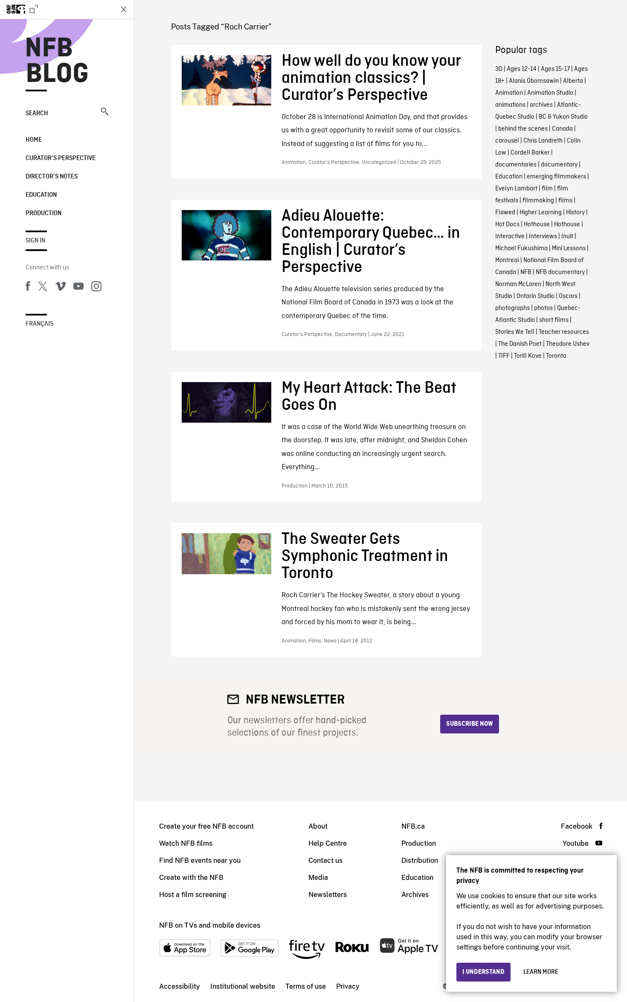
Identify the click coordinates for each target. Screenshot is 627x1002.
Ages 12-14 (522, 69)
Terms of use (305, 986)
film (547, 188)
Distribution (419, 860)
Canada (562, 129)
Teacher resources (564, 332)
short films (554, 320)
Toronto (556, 356)
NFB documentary (560, 272)
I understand (483, 972)
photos (543, 308)
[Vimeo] (60, 288)
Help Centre (327, 843)
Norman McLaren (518, 284)
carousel (507, 141)
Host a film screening (192, 895)
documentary (559, 165)
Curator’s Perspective (61, 158)
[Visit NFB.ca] (56, 9)
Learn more (540, 972)
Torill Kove (528, 356)
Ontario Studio (535, 296)
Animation (509, 93)
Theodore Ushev (567, 344)
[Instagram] (96, 288)
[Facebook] (28, 288)
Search (37, 113)
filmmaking (538, 200)
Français (39, 324)
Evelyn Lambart (516, 188)
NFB (525, 272)
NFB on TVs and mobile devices (209, 925)
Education (41, 195)
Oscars (568, 296)
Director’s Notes (52, 176)
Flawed (505, 212)
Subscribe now (469, 724)
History (575, 212)
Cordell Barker (530, 153)
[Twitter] (43, 288)
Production (43, 213)
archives (541, 105)
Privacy (348, 986)
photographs (512, 308)
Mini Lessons (569, 248)
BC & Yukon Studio (563, 117)
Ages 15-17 (555, 69)
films (565, 200)
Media (318, 877)
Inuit (567, 236)
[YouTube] (78, 288)
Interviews (543, 236)
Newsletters (327, 895)
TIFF (504, 356)
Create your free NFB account (206, 826)
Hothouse (537, 224)
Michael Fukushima (521, 248)
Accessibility (179, 986)
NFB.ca (413, 826)
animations (510, 105)
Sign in (35, 240)
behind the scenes (523, 129)
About (318, 826)
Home (34, 140)
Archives (415, 895)
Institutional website (242, 986)
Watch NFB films (185, 843)
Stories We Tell (514, 332)
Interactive (510, 236)
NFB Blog (57, 61)
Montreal (507, 260)
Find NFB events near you (200, 860)
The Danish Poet (520, 344)
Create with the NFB (191, 877)
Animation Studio (550, 93)
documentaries (516, 165)
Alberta (573, 81)
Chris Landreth (543, 141)
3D (498, 69)
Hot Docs (507, 224)
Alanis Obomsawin (534, 81)
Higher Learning (541, 212)
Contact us (325, 860)
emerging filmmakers (556, 176)
